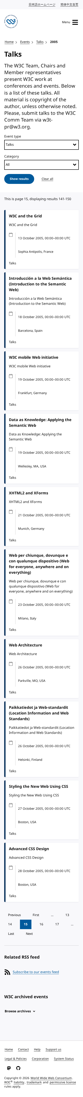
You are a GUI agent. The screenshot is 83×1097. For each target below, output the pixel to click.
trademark (34, 1082)
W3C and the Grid (25, 216)
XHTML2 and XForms (28, 493)
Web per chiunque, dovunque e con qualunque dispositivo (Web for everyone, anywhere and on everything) (39, 564)
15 (26, 924)
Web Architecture (25, 645)
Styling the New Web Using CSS (38, 786)
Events (25, 42)
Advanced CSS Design (29, 849)
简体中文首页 (69, 4)
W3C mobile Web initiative (33, 357)
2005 (54, 42)
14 (10, 924)
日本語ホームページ (42, 4)
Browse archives (18, 1011)
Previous (14, 915)
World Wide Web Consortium (51, 1078)
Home (9, 42)
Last (11, 933)
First (36, 915)
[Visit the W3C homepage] (11, 22)
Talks (40, 42)
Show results (19, 179)
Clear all (47, 179)
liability (19, 1082)
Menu (66, 22)
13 (67, 915)
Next (29, 933)
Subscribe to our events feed (36, 972)
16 (41, 924)
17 (57, 924)
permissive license (63, 1082)
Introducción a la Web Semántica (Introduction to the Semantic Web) (40, 284)
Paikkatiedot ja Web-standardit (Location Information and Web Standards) (39, 713)
